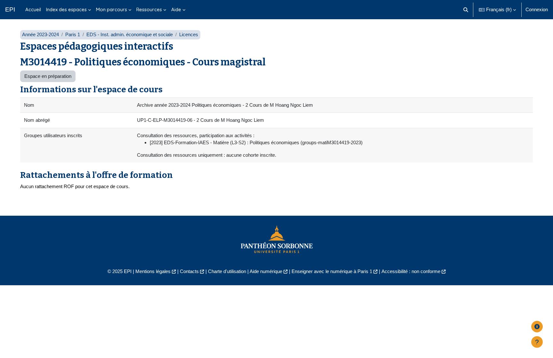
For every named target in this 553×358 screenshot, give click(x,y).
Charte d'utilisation (227, 271)
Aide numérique (266, 271)
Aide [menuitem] (176, 9)
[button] (466, 9)
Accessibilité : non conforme (410, 271)
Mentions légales (153, 271)
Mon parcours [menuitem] (111, 9)
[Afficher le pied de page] (537, 342)
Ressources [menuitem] (149, 9)
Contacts (189, 271)
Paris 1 (72, 34)
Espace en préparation (47, 76)
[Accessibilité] (537, 326)
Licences (188, 34)
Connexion (536, 9)
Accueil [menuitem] (33, 9)
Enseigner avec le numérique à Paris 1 (332, 271)
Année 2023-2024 (40, 34)
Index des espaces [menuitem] (66, 9)
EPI (10, 9)
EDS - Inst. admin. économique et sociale (129, 34)
